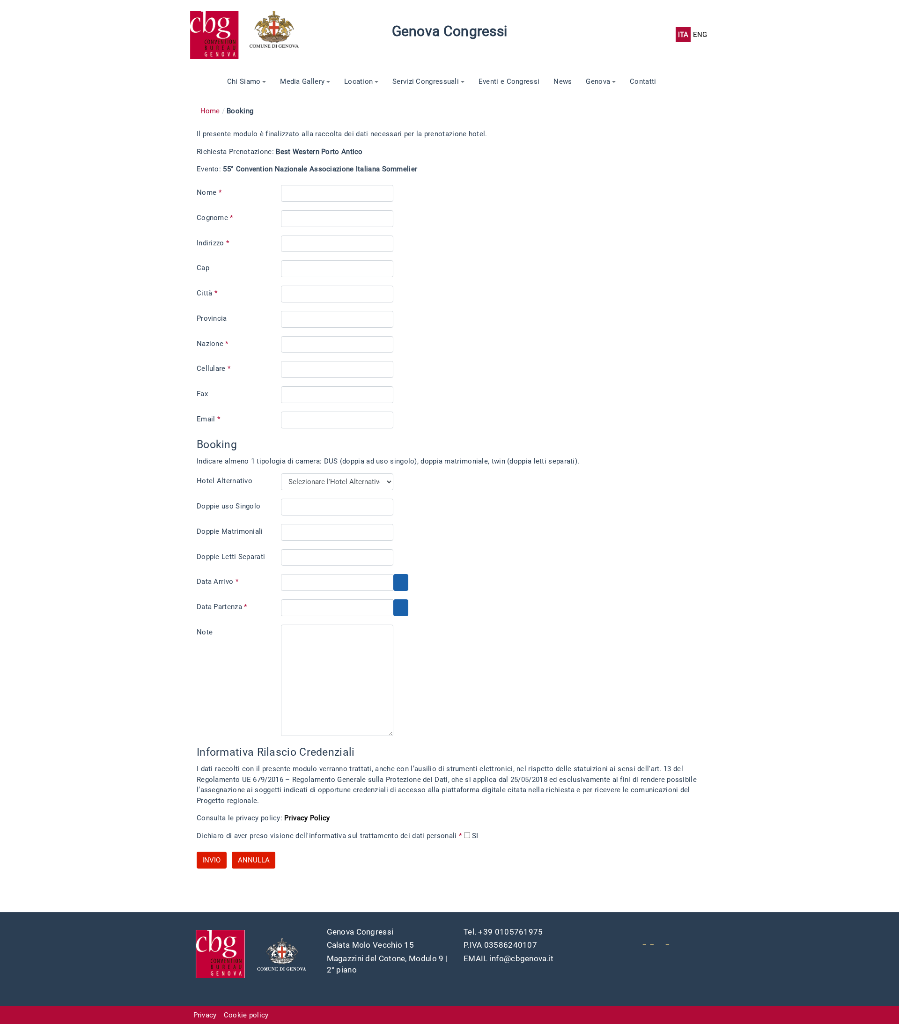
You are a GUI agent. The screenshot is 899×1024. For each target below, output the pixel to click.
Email (208, 419)
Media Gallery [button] (302, 81)
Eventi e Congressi (509, 81)
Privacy (205, 1015)
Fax (202, 394)
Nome (209, 192)
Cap (203, 268)
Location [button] (358, 81)
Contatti (643, 81)
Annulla (254, 860)
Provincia (212, 318)
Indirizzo (213, 243)
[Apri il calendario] (400, 582)
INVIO (211, 860)
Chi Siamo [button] (244, 81)
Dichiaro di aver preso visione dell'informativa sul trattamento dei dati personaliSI (337, 836)
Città (207, 293)
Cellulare (213, 368)
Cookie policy (246, 1015)
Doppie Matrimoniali (230, 531)
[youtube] (644, 941)
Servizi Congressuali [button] (425, 81)
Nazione (212, 343)
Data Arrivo (217, 581)
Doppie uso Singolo (228, 506)
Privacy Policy (307, 818)
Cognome (215, 218)
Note (205, 632)
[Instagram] (667, 941)
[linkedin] (652, 941)
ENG (700, 34)
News (562, 81)
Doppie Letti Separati (231, 557)
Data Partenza (222, 607)
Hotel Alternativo (224, 481)
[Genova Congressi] (220, 34)
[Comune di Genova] (279, 34)
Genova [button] (598, 81)
